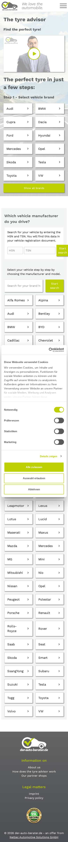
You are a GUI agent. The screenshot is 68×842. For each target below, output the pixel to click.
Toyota (11, 175)
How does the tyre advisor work (34, 771)
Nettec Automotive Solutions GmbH (34, 837)
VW (40, 175)
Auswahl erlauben (34, 478)
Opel (41, 149)
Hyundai (44, 135)
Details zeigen (48, 456)
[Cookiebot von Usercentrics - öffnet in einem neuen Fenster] (49, 350)
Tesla (42, 162)
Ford (9, 135)
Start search (54, 285)
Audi (9, 108)
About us (34, 767)
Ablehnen (34, 489)
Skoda (11, 162)
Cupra (10, 122)
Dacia (42, 122)
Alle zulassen (34, 467)
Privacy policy (34, 798)
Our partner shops (34, 775)
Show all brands (34, 188)
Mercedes (13, 149)
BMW (42, 108)
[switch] (59, 420)
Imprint (34, 793)
